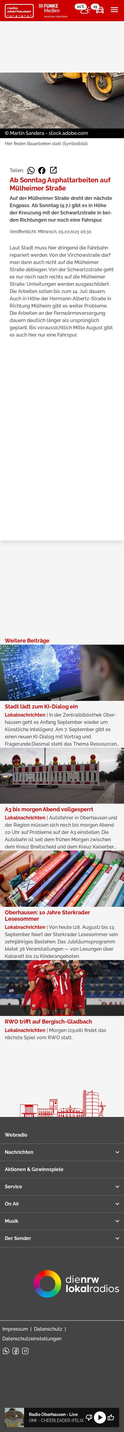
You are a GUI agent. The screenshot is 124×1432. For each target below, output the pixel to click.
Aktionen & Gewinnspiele (34, 1169)
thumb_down (89, 1417)
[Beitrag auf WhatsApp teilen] (31, 170)
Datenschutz (48, 1329)
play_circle (100, 1417)
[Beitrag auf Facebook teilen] (41, 170)
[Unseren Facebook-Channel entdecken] (15, 1351)
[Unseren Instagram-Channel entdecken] (25, 1351)
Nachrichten (19, 1152)
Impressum (15, 1329)
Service (13, 1187)
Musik (11, 1221)
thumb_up (110, 1417)
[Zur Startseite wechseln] (19, 10)
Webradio (16, 1135)
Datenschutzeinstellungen (31, 1339)
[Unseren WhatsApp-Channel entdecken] (6, 1351)
